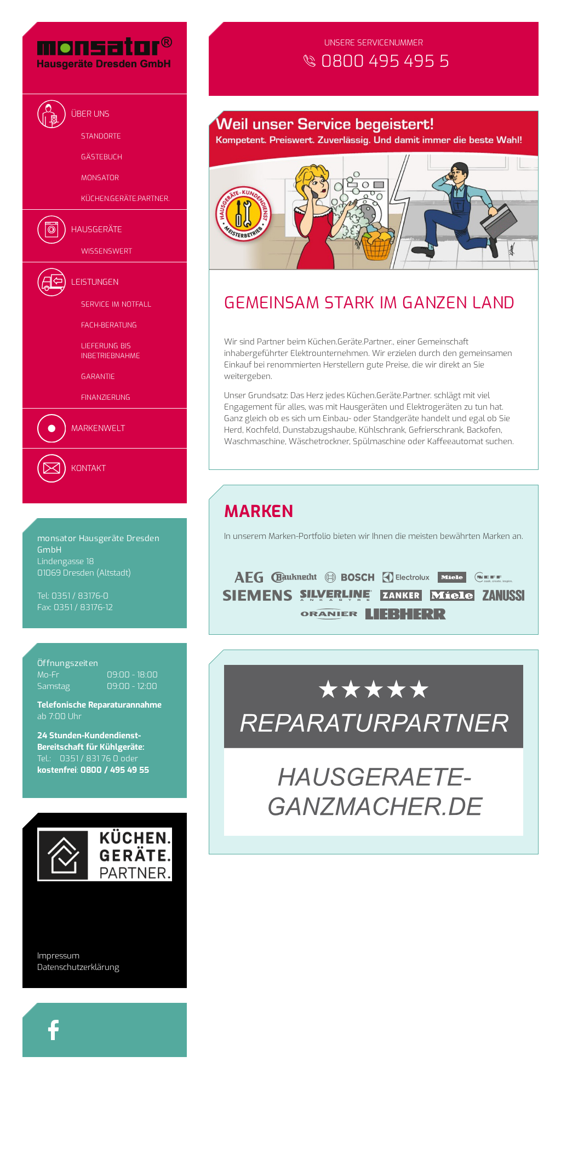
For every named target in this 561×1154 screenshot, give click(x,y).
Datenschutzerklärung (78, 967)
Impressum (58, 955)
